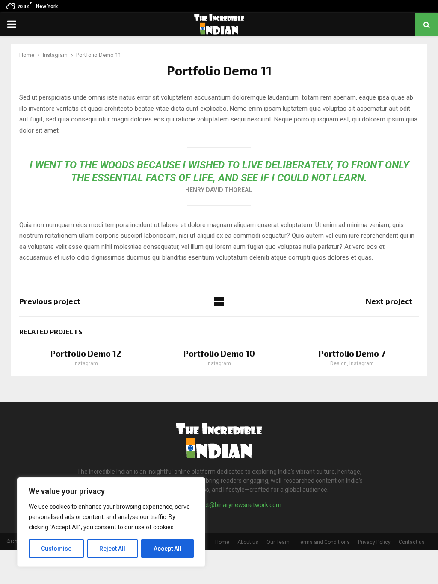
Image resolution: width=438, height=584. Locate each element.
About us (247, 542)
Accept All (167, 548)
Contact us (412, 542)
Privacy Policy (374, 542)
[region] (111, 522)
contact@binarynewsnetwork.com (235, 504)
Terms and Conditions (324, 542)
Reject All (112, 548)
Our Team (278, 542)
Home (222, 542)
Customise (56, 548)
